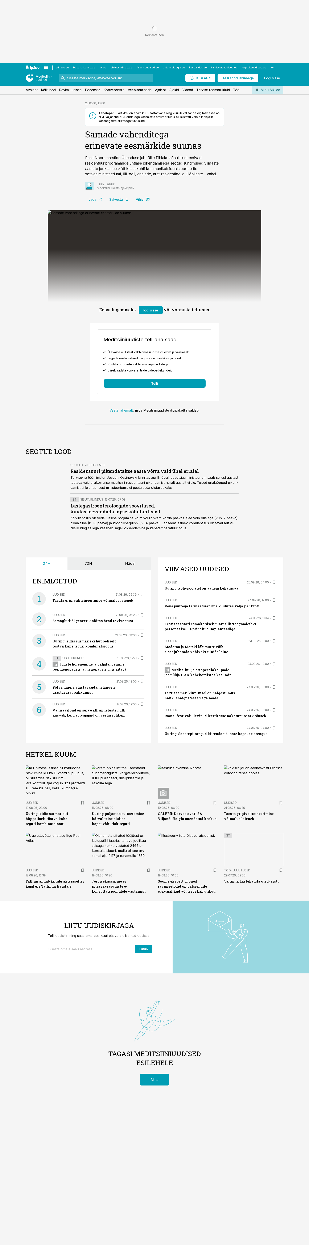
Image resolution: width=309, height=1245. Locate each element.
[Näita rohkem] (273, 68)
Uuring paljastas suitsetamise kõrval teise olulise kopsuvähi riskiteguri (118, 818)
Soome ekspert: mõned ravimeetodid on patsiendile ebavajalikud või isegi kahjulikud (186, 886)
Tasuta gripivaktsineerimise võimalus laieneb (93, 600)
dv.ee (102, 67)
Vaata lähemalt (121, 410)
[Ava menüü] (46, 68)
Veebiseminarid (140, 90)
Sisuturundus (91, 499)
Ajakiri (174, 90)
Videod (187, 90)
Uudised (76, 465)
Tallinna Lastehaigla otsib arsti (251, 881)
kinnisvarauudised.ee (224, 67)
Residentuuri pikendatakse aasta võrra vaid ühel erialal (134, 471)
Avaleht (32, 90)
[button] (89, 949)
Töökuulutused (237, 870)
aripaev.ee (62, 67)
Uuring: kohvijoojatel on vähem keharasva (201, 588)
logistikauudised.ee (254, 67)
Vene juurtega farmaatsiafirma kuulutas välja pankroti (212, 606)
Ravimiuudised (70, 90)
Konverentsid (114, 90)
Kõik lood (48, 90)
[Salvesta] (141, 594)
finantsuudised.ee (147, 67)
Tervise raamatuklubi (213, 90)
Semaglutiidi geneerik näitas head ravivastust (93, 621)
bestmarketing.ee (84, 67)
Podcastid (92, 90)
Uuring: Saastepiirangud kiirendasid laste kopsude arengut (216, 733)
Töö (236, 90)
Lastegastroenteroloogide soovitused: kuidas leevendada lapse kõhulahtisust (115, 509)
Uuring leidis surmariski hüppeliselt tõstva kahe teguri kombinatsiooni (47, 818)
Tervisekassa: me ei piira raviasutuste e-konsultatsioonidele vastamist (119, 886)
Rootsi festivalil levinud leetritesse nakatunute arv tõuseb (215, 716)
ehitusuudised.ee (121, 67)
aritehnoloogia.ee (174, 67)
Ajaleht (160, 90)
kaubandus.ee (198, 67)
